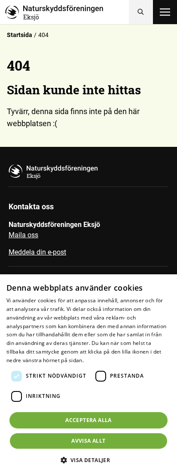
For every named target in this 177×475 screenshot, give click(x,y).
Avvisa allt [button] (88, 440)
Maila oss (23, 235)
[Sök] (141, 12)
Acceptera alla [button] (88, 420)
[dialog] (88, 374)
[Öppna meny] (165, 12)
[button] (88, 460)
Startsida (19, 34)
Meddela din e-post (37, 252)
